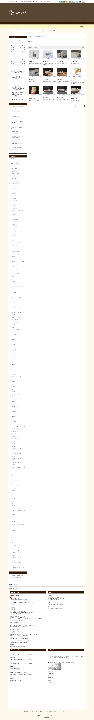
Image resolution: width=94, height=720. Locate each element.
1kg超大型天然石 (14, 171)
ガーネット (13, 276)
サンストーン (13, 327)
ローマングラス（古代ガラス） (16, 562)
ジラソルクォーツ (14, 349)
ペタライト (13, 478)
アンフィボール (13, 245)
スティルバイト (13, 369)
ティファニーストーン (15, 404)
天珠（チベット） (14, 411)
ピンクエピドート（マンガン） (16, 446)
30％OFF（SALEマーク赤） (16, 161)
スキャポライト (13, 361)
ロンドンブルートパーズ (15, 565)
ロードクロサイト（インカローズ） (17, 557)
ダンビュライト (13, 396)
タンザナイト (13, 391)
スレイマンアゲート (14, 374)
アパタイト (13, 214)
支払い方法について (27, 711)
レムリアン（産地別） (15, 183)
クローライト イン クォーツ (16, 307)
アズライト (13, 203)
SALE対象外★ (13, 158)
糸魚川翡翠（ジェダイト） (16, 251)
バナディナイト (13, 433)
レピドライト (13, 555)
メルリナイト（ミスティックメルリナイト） (18, 511)
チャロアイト (13, 399)
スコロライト (13, 366)
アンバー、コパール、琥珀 (16, 242)
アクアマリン (13, 193)
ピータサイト (13, 441)
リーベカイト (13, 537)
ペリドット (13, 493)
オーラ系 (12, 266)
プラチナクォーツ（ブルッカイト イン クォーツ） (18, 468)
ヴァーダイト (13, 256)
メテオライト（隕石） (15, 505)
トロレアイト (13, 416)
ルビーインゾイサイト (15, 550)
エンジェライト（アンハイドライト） (18, 261)
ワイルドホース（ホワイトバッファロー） (18, 568)
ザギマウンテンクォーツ (15, 322)
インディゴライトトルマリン (16, 254)
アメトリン (13, 229)
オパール (12, 271)
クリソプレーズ (13, 304)
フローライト (13, 464)
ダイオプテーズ (13, 386)
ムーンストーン (13, 503)
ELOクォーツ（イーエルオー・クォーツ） (18, 248)
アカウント (20, 22)
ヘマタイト (13, 483)
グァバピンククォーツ (15, 299)
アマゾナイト (13, 224)
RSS (66, 711)
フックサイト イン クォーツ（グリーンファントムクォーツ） (18, 459)
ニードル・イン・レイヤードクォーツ (18, 426)
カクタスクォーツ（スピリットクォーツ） (18, 287)
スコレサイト (13, 364)
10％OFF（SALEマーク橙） (16, 166)
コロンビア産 (42, 36)
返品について (42, 711)
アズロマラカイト (14, 205)
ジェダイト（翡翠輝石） (15, 329)
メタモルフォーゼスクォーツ (16, 508)
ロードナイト (13, 560)
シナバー (12, 342)
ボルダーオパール (14, 498)
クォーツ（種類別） (14, 178)
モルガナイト (13, 514)
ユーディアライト (14, 521)
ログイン (38, 22)
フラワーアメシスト (14, 473)
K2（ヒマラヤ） (14, 314)
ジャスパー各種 (13, 344)
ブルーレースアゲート (15, 462)
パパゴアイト (13, 436)
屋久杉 (12, 519)
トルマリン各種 (13, 421)
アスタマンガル (13, 198)
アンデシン (13, 240)
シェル (12, 337)
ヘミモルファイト (14, 488)
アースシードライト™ (15, 188)
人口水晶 (12, 356)
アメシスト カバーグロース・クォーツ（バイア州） (18, 232)
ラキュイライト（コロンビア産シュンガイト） (18, 525)
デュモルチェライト (14, 406)
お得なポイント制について (16, 577)
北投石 (12, 495)
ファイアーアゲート (14, 451)
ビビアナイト (13, 443)
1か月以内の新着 (51, 30)
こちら (20, 79)
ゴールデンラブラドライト (16, 317)
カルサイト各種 (13, 292)
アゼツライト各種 (14, 208)
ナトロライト (13, 423)
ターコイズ (13, 384)
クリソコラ (13, 302)
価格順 (35, 47)
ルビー (12, 547)
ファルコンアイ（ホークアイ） (16, 453)
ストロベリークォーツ (15, 371)
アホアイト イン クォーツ (15, 219)
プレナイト (13, 475)
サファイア (13, 324)
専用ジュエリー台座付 (15, 173)
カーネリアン (13, 278)
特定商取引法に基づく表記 (51, 711)
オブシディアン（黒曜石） (16, 273)
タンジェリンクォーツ (15, 394)
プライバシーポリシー (61, 711)
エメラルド (13, 259)
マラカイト (13, 500)
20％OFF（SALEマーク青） (16, 163)
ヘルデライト (13, 490)
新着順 (39, 47)
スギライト (13, 359)
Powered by (40, 717)
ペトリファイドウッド (15, 480)
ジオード (12, 339)
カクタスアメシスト (14, 283)
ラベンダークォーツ (14, 532)
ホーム (29, 36)
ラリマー (12, 535)
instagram (81, 26)
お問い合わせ (57, 22)
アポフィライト (13, 221)
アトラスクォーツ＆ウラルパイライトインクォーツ (18, 211)
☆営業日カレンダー (18, 89)
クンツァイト (13, 309)
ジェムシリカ (13, 334)
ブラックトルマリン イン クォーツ (17, 470)
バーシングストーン (14, 431)
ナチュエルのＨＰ (61, 662)
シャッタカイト (13, 347)
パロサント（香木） (14, 438)
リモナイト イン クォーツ (15, 545)
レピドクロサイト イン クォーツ (17, 552)
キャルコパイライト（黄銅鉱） (16, 297)
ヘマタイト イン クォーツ (15, 485)
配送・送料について (35, 711)
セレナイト (13, 379)
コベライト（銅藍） (14, 319)
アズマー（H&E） (14, 200)
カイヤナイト (13, 281)
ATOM (69, 711)
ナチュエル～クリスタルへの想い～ (17, 575)
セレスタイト (13, 381)
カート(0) (76, 22)
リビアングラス (13, 542)
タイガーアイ (13, 389)
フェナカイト (13, 456)
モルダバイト (13, 516)
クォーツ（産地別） (35, 36)
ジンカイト (13, 354)
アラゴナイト (13, 235)
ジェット (12, 332)
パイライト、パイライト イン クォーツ (18, 428)
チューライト (13, 401)
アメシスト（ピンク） (15, 226)
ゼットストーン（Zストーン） (16, 376)
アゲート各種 (13, 195)
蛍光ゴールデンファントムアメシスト (18, 312)
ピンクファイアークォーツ (16, 448)
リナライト (13, 540)
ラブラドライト (13, 530)
